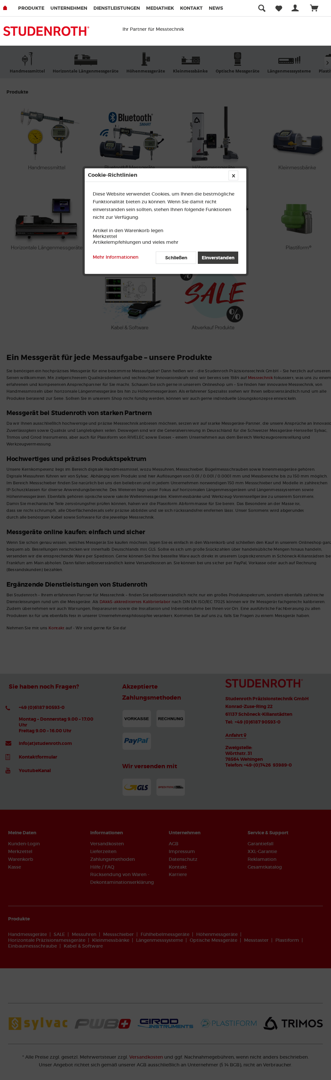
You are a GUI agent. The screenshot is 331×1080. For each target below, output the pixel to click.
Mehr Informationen (115, 257)
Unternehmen (68, 8)
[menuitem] (33, 8)
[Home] (10, 8)
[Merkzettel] (279, 8)
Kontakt (191, 8)
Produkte (31, 8)
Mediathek (160, 8)
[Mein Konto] (296, 8)
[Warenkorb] (317, 8)
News (216, 8)
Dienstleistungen (116, 8)
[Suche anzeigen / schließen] (262, 8)
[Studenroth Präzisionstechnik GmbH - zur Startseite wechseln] (46, 34)
